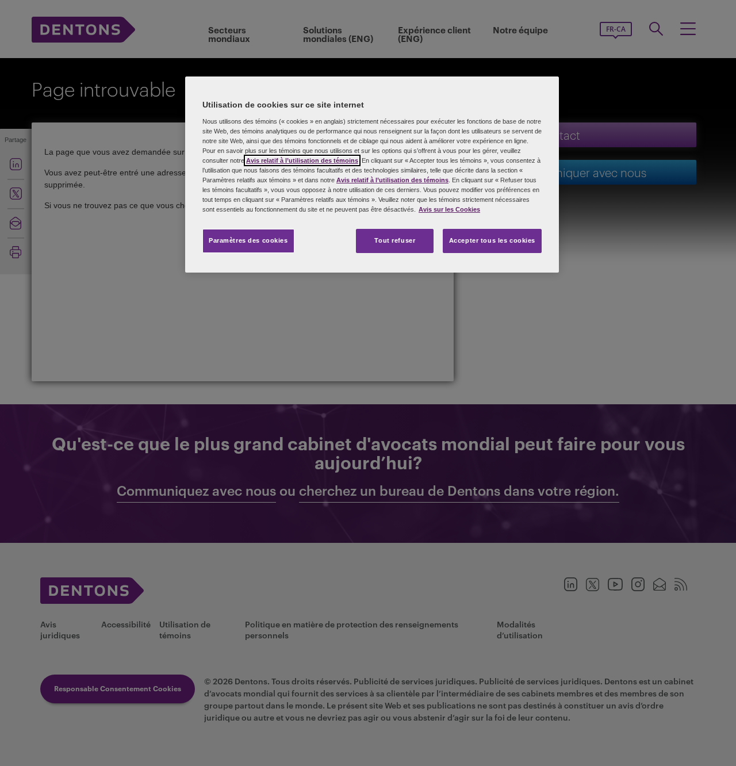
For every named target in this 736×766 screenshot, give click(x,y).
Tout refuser (394, 240)
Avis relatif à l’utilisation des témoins (302, 160)
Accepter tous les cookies (492, 240)
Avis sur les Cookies (449, 209)
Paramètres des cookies (248, 240)
